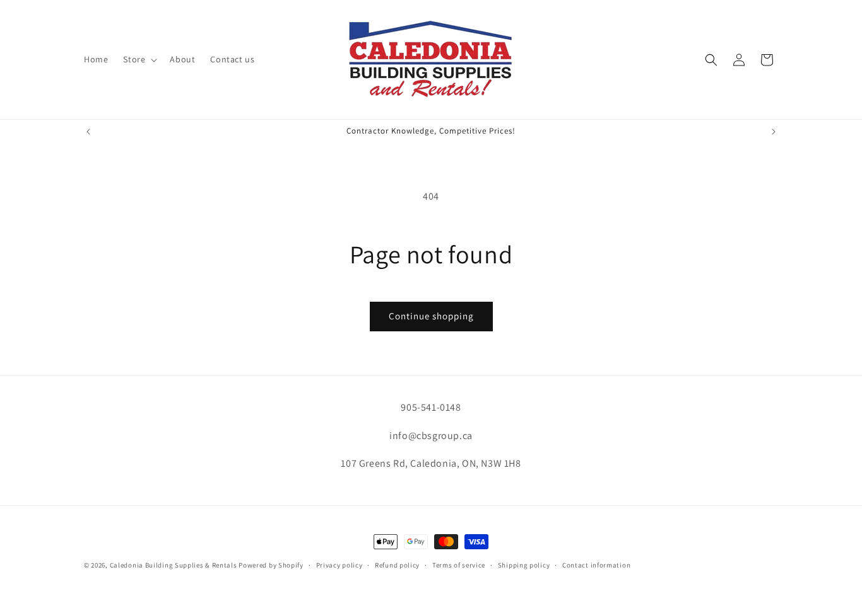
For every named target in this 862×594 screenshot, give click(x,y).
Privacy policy (339, 564)
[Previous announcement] (88, 132)
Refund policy (397, 564)
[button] (138, 59)
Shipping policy (524, 564)
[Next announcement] (774, 132)
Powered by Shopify (271, 565)
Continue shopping (431, 316)
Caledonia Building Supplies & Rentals (173, 565)
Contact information (596, 564)
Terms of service (458, 564)
